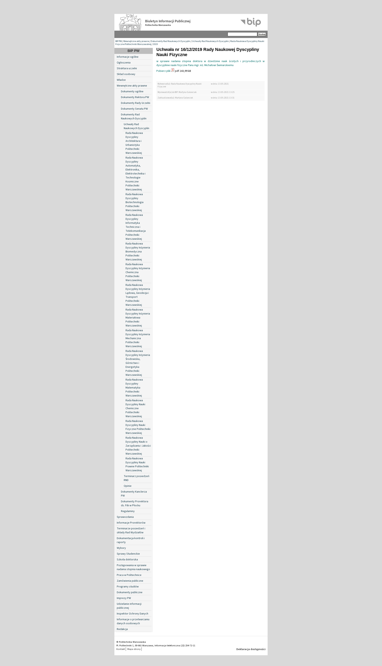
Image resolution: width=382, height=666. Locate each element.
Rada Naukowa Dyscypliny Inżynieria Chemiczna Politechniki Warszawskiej (138, 272)
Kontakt (120, 649)
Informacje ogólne (127, 57)
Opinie (128, 486)
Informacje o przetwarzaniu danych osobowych (133, 621)
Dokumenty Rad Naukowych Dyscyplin (170, 41)
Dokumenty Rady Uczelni (135, 103)
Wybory (121, 548)
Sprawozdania (125, 517)
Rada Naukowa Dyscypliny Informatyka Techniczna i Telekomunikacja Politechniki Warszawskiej (136, 227)
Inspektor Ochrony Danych (132, 614)
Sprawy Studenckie (128, 554)
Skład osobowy (126, 74)
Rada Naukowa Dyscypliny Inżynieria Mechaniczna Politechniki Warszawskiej (138, 338)
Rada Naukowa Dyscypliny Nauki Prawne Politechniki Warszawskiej (137, 464)
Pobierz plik (163, 71)
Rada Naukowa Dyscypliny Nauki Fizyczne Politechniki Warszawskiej (138, 427)
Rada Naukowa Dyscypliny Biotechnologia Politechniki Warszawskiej (134, 202)
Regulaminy (128, 511)
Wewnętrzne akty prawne (136, 41)
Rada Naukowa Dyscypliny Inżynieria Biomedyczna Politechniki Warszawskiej (138, 252)
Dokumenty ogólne (132, 91)
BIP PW (118, 41)
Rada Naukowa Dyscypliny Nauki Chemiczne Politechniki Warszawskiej (135, 408)
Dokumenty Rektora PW (135, 97)
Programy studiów (128, 587)
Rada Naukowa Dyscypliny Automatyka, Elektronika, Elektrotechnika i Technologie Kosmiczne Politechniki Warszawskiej (135, 174)
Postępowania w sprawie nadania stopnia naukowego (133, 567)
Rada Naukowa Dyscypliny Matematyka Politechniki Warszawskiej (134, 388)
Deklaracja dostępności (251, 649)
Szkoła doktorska (127, 560)
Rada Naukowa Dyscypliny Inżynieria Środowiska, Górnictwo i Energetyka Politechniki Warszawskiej (138, 363)
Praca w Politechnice (129, 575)
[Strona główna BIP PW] (191, 22)
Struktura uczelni (127, 68)
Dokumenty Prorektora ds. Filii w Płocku (134, 503)
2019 (155, 44)
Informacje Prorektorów (131, 523)
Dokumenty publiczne (129, 592)
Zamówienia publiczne (130, 581)
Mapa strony (134, 649)
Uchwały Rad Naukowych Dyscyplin (210, 41)
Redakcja (122, 629)
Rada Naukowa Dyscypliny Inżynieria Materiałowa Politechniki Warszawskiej (138, 318)
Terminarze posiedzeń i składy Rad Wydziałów (131, 531)
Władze (121, 80)
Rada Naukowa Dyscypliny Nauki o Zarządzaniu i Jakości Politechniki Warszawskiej (138, 446)
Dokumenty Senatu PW (134, 109)
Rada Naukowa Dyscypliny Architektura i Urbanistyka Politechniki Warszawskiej (134, 143)
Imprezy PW (124, 598)
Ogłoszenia (124, 63)
